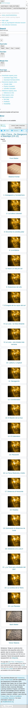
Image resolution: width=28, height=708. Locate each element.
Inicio (7, 130)
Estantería (16, 130)
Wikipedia (14, 658)
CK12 (2, 668)
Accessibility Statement (8, 698)
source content (9, 668)
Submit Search (4, 35)
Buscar (3, 706)
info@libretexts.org (8, 701)
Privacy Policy (5, 696)
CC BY (23, 665)
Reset (2, 46)
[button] (7, 101)
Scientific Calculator (9, 88)
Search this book (4, 30)
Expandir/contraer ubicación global (26, 130)
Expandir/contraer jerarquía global (2, 131)
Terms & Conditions (16, 696)
